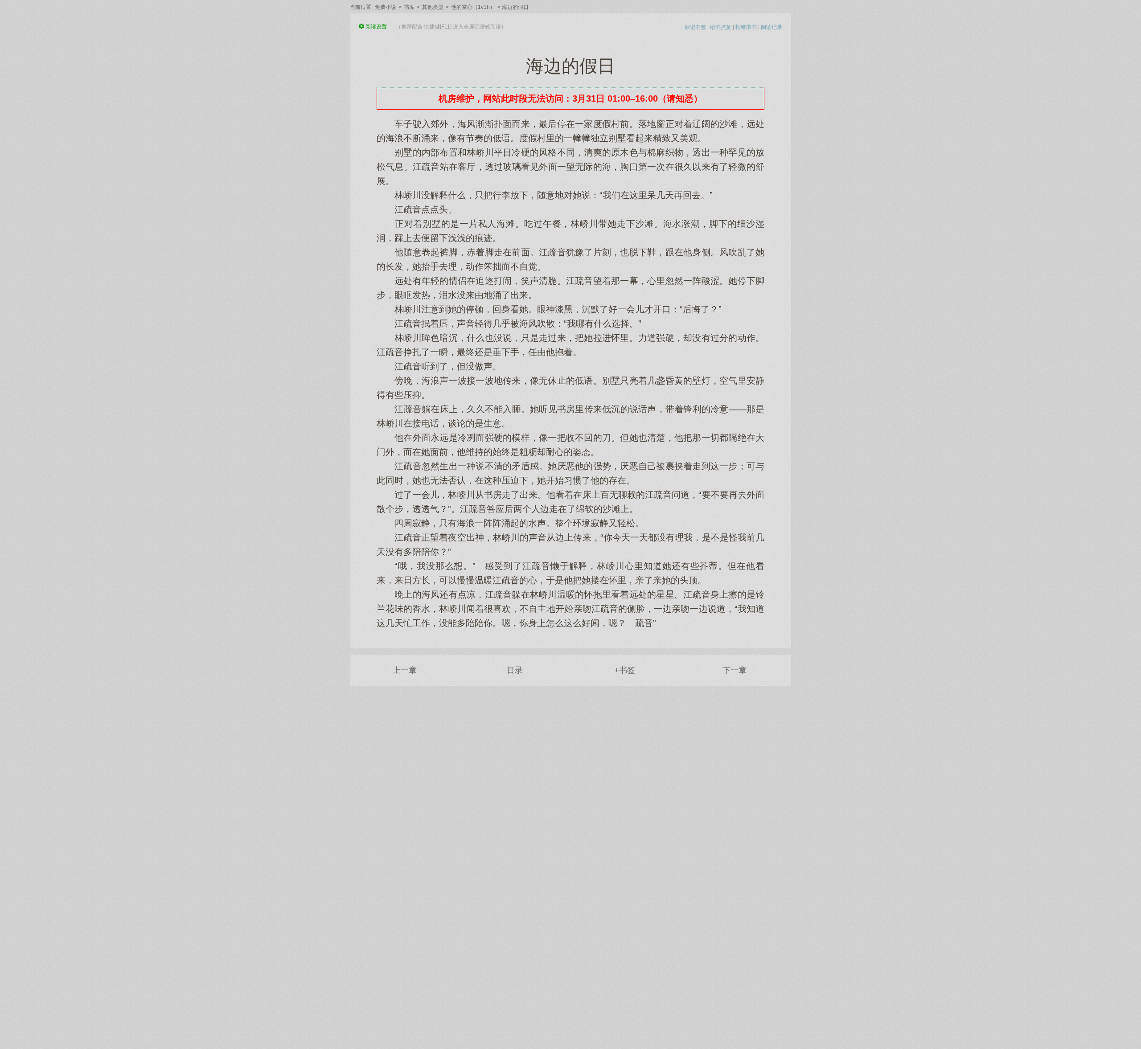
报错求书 (746, 27)
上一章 (405, 670)
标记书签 (695, 27)
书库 (409, 7)
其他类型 (432, 7)
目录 (515, 670)
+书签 (624, 670)
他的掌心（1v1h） (473, 7)
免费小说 (385, 7)
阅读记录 (771, 27)
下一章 (734, 670)
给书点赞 (720, 27)
